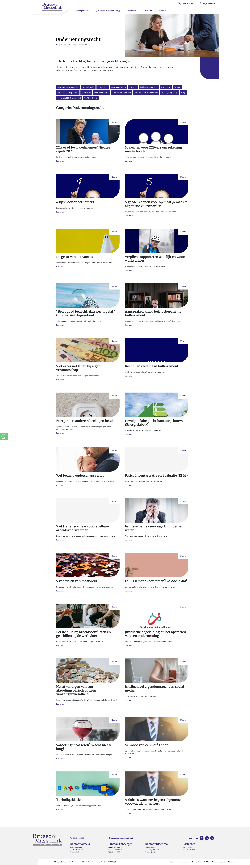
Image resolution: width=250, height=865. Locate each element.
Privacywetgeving (169, 92)
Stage (183, 92)
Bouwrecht (103, 87)
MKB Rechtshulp (101, 92)
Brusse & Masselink (63, 45)
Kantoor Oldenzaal (157, 844)
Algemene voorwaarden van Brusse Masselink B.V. (189, 862)
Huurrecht (165, 87)
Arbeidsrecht (88, 87)
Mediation (131, 11)
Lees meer (60, 161)
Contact (162, 11)
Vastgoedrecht (90, 97)
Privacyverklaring (218, 862)
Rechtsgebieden (82, 11)
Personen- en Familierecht (146, 92)
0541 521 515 (152, 852)
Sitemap (231, 862)
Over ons (148, 11)
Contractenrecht (118, 87)
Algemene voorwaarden (68, 87)
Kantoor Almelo (80, 844)
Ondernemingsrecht (122, 92)
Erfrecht (133, 87)
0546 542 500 (188, 3)
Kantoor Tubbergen (120, 844)
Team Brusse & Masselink (69, 97)
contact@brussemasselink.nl (121, 838)
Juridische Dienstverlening (108, 11)
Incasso (177, 87)
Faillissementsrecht (149, 87)
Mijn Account (209, 3)
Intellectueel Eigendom (67, 92)
